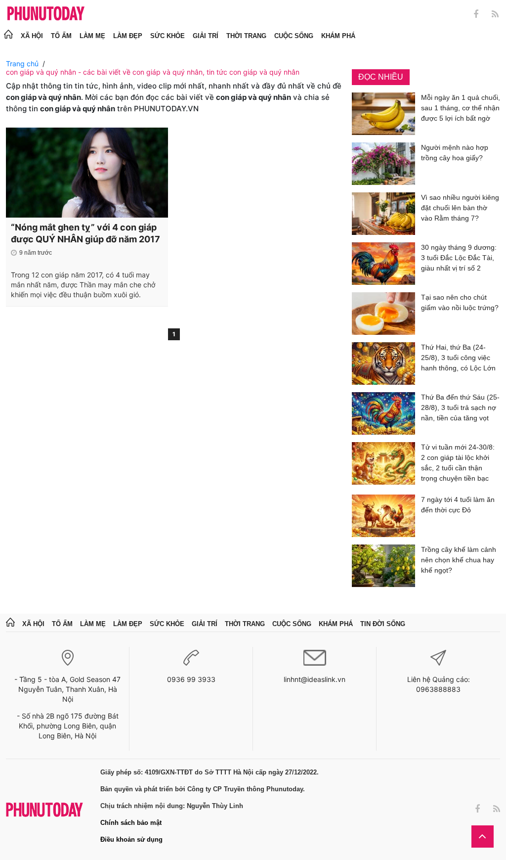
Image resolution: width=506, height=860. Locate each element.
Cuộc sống (293, 36)
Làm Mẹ (92, 36)
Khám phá (338, 36)
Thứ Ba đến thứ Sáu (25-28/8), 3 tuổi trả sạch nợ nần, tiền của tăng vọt (460, 407)
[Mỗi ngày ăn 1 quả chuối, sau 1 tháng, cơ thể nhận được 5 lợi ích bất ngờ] (383, 113)
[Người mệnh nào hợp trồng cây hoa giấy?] (383, 163)
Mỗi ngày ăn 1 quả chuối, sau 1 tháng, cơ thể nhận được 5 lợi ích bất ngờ (460, 107)
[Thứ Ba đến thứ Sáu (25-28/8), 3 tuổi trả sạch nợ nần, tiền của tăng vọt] (383, 413)
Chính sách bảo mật (131, 822)
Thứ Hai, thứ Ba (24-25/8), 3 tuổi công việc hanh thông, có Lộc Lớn (458, 357)
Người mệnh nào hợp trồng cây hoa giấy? (454, 152)
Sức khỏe (167, 36)
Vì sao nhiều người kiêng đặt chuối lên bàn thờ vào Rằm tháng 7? (460, 207)
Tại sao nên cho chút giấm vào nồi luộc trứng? (460, 302)
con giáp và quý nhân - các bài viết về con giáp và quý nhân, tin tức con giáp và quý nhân (152, 72)
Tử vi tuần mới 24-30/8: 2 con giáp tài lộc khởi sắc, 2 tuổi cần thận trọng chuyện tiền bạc (458, 462)
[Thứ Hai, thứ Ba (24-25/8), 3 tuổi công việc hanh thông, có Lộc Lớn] (383, 363)
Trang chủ (22, 63)
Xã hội (32, 36)
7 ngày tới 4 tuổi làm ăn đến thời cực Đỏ (458, 505)
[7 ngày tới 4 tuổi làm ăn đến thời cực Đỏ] (383, 516)
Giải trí (205, 36)
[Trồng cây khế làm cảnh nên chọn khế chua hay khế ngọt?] (383, 565)
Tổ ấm (61, 36)
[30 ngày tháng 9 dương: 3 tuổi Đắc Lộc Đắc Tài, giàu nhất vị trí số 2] (383, 263)
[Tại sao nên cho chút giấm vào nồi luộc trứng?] (383, 313)
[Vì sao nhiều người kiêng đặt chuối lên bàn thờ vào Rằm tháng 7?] (383, 213)
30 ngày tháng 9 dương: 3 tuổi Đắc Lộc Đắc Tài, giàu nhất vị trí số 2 (459, 257)
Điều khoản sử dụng (131, 839)
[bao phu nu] (45, 14)
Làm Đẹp (127, 36)
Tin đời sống (382, 624)
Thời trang (246, 36)
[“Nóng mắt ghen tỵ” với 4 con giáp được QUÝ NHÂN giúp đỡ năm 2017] (87, 173)
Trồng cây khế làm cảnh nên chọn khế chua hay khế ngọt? (458, 559)
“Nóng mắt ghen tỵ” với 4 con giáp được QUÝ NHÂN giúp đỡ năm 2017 (85, 233)
